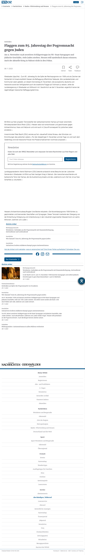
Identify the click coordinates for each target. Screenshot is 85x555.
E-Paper (42, 388)
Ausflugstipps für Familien (42, 469)
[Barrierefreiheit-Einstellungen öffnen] (81, 281)
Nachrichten (42, 409)
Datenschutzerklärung (39, 164)
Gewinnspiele (42, 481)
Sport (42, 437)
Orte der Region (42, 420)
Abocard (42, 505)
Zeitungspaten (42, 536)
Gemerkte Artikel (42, 396)
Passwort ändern (43, 399)
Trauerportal (42, 516)
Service (42, 490)
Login (76, 2)
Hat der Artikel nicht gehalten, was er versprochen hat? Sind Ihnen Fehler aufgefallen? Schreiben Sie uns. (42, 249)
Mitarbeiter (42, 539)
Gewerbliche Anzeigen (42, 509)
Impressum (56, 551)
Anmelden (42, 376)
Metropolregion (42, 424)
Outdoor (42, 477)
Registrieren (42, 380)
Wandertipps (42, 465)
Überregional (42, 448)
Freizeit (42, 454)
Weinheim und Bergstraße (42, 412)
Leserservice (42, 501)
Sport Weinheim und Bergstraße (42, 441)
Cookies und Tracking (77, 551)
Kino (42, 473)
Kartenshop (42, 461)
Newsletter (43, 392)
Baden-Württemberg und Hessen (42, 428)
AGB (69, 551)
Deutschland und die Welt (42, 432)
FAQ (42, 528)
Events (42, 458)
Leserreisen (42, 484)
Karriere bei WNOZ (42, 547)
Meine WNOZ (42, 373)
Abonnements (42, 493)
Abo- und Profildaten (42, 384)
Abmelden (42, 403)
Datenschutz (63, 551)
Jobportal (42, 520)
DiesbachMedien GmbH (10, 551)
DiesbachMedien (42, 532)
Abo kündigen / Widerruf (42, 497)
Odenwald (42, 416)
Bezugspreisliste (43, 543)
